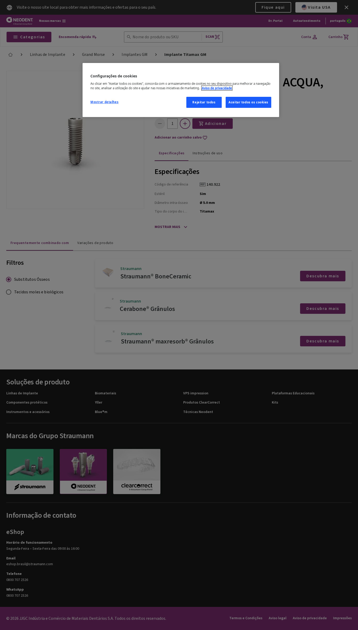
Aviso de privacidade (217, 88)
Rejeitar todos (203, 102)
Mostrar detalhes (104, 102)
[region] (181, 90)
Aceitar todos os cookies (248, 102)
